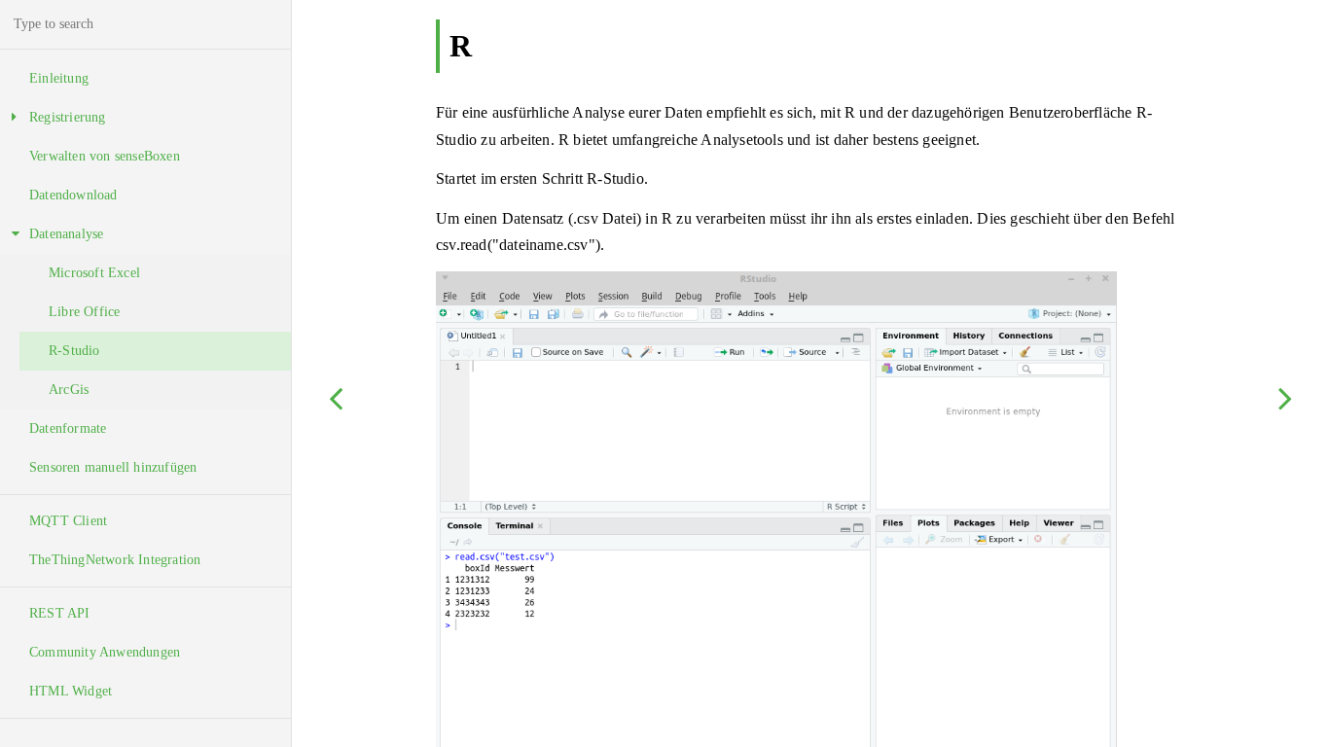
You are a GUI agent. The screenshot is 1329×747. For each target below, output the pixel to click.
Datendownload (73, 195)
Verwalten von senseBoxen (104, 156)
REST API (59, 613)
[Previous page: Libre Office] (335, 398)
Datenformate (67, 428)
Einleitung (59, 78)
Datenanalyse (66, 234)
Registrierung (67, 117)
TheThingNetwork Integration (114, 559)
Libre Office (84, 311)
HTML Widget (70, 691)
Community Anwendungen (104, 652)
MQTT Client (68, 521)
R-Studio (74, 350)
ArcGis (69, 389)
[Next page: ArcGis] (1285, 398)
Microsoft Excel (94, 273)
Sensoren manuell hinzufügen (113, 467)
